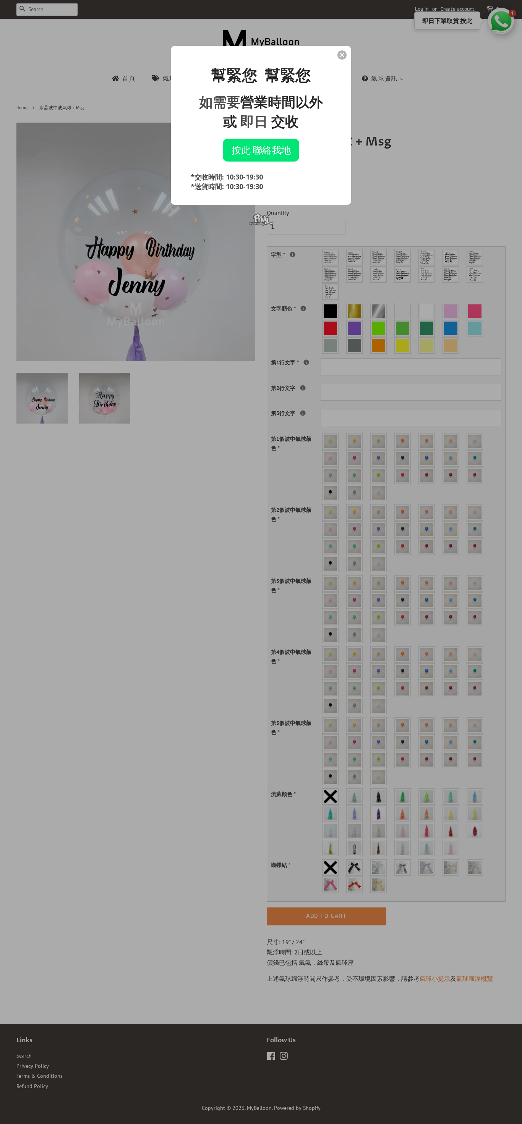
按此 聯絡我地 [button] (261, 149)
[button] (342, 55)
